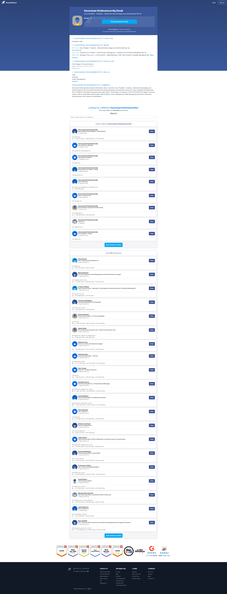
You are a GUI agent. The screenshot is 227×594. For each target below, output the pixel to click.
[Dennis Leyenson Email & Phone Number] (74, 425)
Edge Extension (104, 576)
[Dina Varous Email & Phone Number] (74, 260)
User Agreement (120, 578)
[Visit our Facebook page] (88, 589)
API (101, 580)
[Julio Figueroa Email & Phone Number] (74, 508)
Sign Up (221, 2)
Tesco (152, 55)
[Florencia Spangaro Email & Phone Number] (74, 302)
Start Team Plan (136, 574)
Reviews (118, 576)
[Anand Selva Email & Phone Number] (74, 481)
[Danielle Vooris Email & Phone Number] (74, 383)
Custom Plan (135, 576)
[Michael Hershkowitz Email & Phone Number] (74, 494)
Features (134, 571)
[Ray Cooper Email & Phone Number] (74, 370)
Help (117, 574)
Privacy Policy (120, 580)
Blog (149, 576)
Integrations (103, 583)
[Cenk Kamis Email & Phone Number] (74, 439)
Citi (140, 14)
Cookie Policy (120, 583)
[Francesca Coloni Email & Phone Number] (74, 467)
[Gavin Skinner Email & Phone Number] (74, 411)
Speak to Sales (136, 578)
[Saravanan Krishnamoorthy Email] (77, 21)
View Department (76, 50)
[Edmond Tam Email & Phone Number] (74, 344)
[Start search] (155, 117)
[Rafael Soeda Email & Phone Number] (74, 356)
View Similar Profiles (113, 245)
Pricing (118, 571)
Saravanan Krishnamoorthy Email (103, 10)
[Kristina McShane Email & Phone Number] (74, 453)
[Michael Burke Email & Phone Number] (74, 274)
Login (214, 2)
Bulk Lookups (103, 578)
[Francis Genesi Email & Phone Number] (74, 288)
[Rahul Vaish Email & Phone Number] (74, 330)
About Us (150, 571)
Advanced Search (105, 571)
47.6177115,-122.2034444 (82, 568)
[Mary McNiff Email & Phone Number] (74, 522)
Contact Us (151, 578)
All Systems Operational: (80, 571)
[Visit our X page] (90, 589)
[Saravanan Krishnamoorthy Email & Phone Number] (74, 131)
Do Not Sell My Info (121, 585)
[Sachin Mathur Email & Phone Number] (74, 397)
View (151, 131)
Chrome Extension (105, 574)
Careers (150, 574)
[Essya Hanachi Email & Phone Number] (74, 316)
